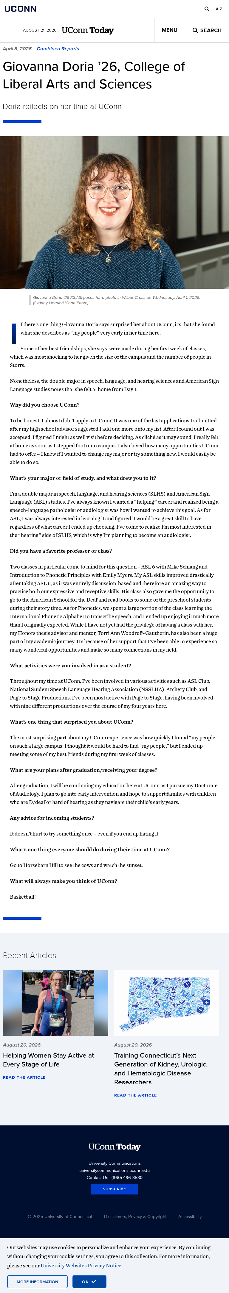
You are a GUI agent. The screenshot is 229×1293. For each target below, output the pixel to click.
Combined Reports (58, 48)
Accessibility (190, 1216)
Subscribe (114, 1189)
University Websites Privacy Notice (81, 1265)
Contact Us (97, 1177)
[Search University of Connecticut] (207, 9)
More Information (37, 1282)
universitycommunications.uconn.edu (114, 1170)
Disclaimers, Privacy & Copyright (135, 1216)
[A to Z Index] (219, 9)
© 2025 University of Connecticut (60, 1216)
